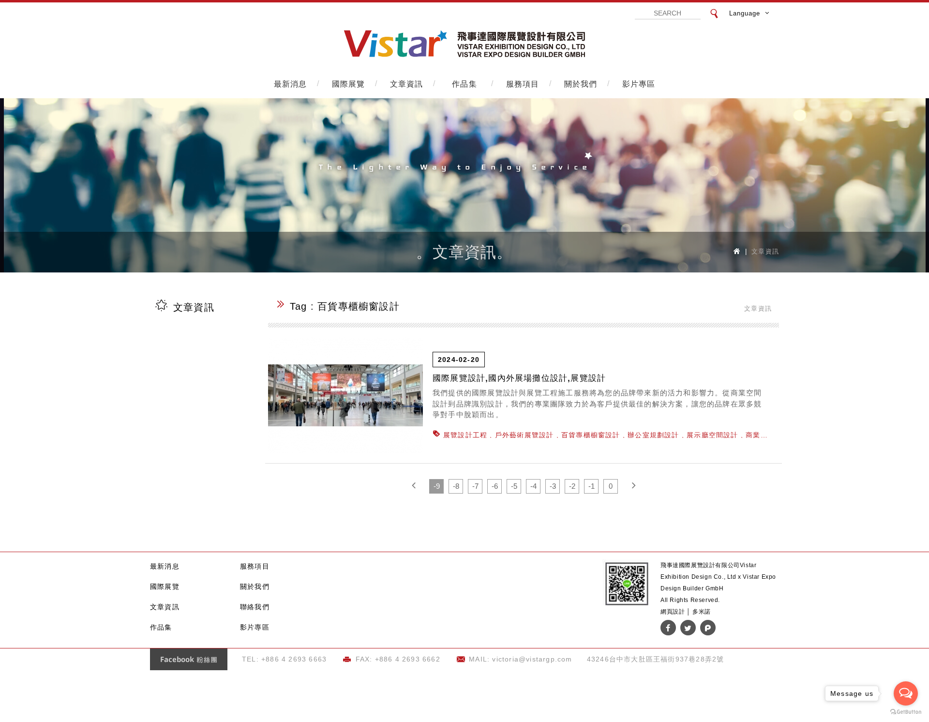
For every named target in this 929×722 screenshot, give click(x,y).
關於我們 (581, 83)
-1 (591, 486)
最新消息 (290, 83)
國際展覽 (348, 83)
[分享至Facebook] (668, 627)
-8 (456, 486)
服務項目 (522, 83)
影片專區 (639, 83)
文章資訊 (406, 83)
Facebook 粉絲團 (188, 659)
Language (744, 13)
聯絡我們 (255, 607)
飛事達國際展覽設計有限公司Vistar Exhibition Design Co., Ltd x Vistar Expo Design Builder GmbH (464, 44)
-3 (553, 486)
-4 (533, 486)
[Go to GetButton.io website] (905, 712)
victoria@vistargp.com (532, 659)
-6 (495, 486)
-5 (514, 486)
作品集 (464, 83)
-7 (475, 486)
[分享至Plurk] (708, 627)
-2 (572, 486)
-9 (437, 486)
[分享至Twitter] (688, 627)
